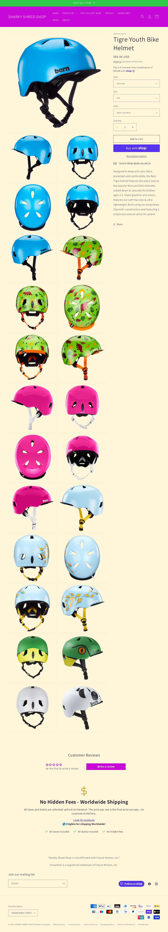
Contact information (126, 924)
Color (115, 106)
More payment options (136, 156)
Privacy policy (74, 924)
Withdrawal (143, 924)
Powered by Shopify (41, 924)
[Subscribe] (63, 883)
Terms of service (90, 924)
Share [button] (120, 224)
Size (115, 91)
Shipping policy (107, 924)
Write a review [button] (106, 766)
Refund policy (59, 924)
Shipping (117, 61)
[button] (69, 13)
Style (115, 77)
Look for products (83, 820)
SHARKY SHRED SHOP (24, 924)
